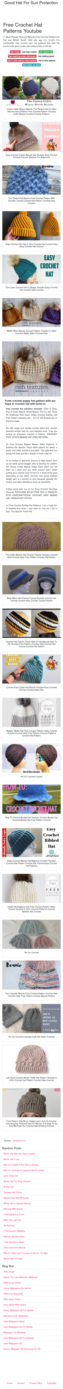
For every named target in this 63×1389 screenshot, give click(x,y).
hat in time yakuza (47, 60)
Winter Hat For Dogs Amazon (17, 1181)
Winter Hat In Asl (11, 1159)
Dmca (9, 1383)
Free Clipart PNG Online (15, 1304)
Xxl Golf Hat (9, 1225)
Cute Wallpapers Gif (13, 1343)
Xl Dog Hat (8, 1186)
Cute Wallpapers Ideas (14, 1321)
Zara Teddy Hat (11, 1175)
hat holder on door (31, 64)
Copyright (51, 1383)
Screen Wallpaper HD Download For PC (22, 1348)
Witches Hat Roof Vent (14, 1236)
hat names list (46, 51)
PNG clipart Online (12, 1299)
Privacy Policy (35, 1383)
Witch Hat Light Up (12, 1219)
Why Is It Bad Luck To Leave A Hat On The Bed (26, 1253)
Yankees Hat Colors (13, 1192)
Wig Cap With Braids (13, 1208)
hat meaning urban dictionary (22, 56)
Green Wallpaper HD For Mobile (18, 1310)
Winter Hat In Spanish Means (17, 1203)
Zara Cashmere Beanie (14, 1247)
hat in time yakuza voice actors (22, 60)
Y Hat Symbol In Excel (14, 1214)
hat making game (46, 56)
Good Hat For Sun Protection (31, 2)
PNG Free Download (13, 1293)
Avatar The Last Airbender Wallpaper (21, 1277)
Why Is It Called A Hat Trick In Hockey (21, 1164)
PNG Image (9, 1271)
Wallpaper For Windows (14, 1332)
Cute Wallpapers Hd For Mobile (18, 1326)
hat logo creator (29, 51)
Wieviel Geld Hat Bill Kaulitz (16, 1197)
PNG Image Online (12, 1282)
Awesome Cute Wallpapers (16, 1315)
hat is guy (15, 51)
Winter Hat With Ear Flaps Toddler (19, 1153)
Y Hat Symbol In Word (14, 1242)
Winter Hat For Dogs (13, 1258)
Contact (20, 1383)
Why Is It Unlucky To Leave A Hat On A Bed (24, 1170)
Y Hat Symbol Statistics (14, 1230)
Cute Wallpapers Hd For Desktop (19, 1337)
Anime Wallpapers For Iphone (17, 1288)
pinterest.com (19, 1140)
